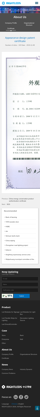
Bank (22, 335)
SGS (8, 204)
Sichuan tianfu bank (13, 236)
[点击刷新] (7, 296)
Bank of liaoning (11, 217)
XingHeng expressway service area (18, 255)
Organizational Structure (29, 24)
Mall (21, 339)
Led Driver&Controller (9, 324)
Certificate (10, 28)
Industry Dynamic (26, 369)
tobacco (8, 250)
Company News (7, 369)
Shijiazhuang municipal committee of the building (23, 259)
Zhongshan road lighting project (17, 245)
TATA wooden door (12, 222)
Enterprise (5, 339)
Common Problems (8, 373)
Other (4, 343)
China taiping (10, 240)
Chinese (14, 404)
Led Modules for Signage (10, 312)
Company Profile (11, 23)
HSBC (8, 226)
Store (4, 335)
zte (7, 231)
